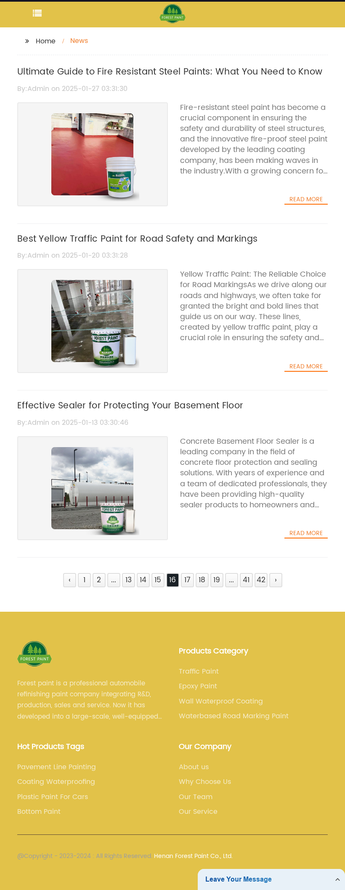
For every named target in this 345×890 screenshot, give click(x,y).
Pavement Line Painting (56, 767)
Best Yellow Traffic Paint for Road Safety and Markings (137, 239)
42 (261, 580)
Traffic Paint (199, 671)
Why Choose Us (205, 781)
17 (187, 580)
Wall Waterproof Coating (221, 701)
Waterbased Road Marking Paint (234, 716)
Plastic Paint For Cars (52, 797)
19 (216, 580)
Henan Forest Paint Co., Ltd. (193, 856)
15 (157, 580)
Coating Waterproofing (56, 782)
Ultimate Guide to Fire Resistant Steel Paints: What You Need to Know (169, 72)
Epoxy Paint (198, 686)
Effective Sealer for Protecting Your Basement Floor (130, 406)
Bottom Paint (39, 812)
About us (194, 767)
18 (202, 580)
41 (246, 580)
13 (128, 580)
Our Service (198, 811)
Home (46, 41)
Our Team (195, 796)
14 (143, 580)
